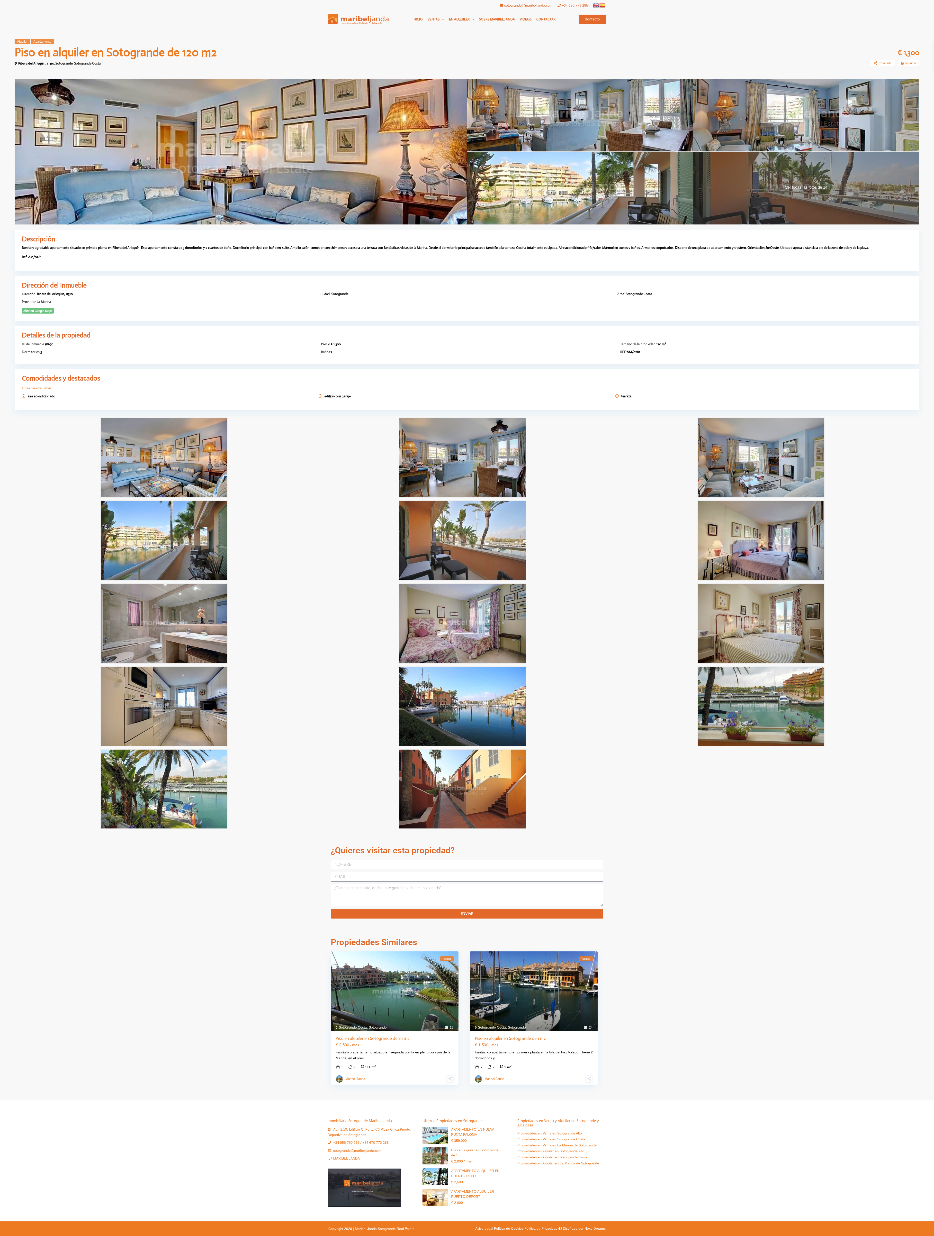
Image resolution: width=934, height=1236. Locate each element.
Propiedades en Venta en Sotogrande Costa (551, 1139)
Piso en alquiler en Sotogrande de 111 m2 (373, 1038)
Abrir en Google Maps (37, 311)
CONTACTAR (546, 19)
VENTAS (434, 19)
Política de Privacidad (540, 1228)
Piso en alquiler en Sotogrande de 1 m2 (510, 1038)
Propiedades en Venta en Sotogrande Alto (549, 1133)
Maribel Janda (355, 1079)
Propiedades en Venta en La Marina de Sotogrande (557, 1145)
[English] (596, 5)
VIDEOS (525, 19)
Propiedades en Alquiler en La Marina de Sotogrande (558, 1163)
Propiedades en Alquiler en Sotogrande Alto (550, 1151)
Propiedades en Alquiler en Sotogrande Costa (552, 1157)
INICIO (418, 19)
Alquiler (22, 41)
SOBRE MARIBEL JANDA (497, 19)
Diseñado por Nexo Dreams (584, 1228)
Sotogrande (64, 63)
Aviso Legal (484, 1228)
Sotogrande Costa (87, 63)
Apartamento (42, 41)
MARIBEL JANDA (346, 1158)
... (366, 1058)
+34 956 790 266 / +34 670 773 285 (361, 1142)
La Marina (44, 301)
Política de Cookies (508, 1228)
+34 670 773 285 (574, 5)
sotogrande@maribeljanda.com (528, 5)
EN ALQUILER (459, 19)
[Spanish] (602, 5)
